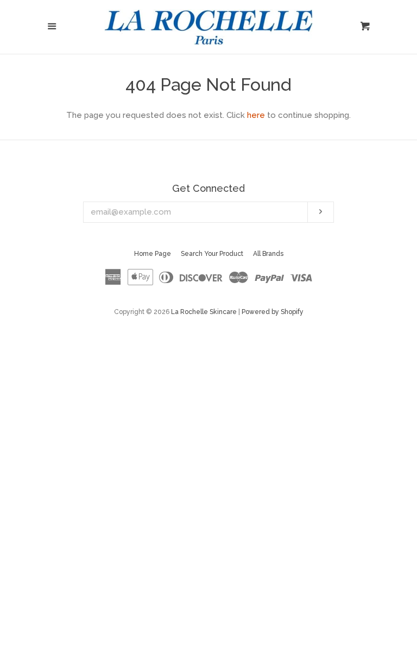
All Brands (268, 254)
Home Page (152, 254)
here (256, 115)
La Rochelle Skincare (204, 312)
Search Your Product (212, 254)
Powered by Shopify (273, 312)
